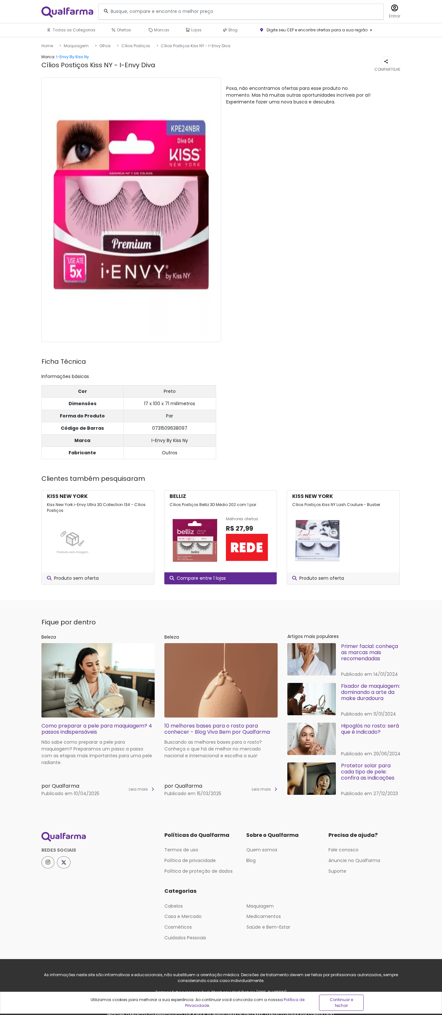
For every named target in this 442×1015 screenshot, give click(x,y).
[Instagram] (47, 862)
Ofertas (123, 30)
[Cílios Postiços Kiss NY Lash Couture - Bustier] (317, 540)
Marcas (161, 30)
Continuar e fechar (341, 1002)
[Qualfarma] (67, 12)
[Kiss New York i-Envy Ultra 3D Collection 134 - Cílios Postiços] (72, 540)
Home (47, 46)
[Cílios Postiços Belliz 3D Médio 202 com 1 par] (195, 540)
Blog (232, 30)
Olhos (105, 46)
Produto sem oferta (76, 578)
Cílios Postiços (135, 46)
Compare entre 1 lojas (201, 578)
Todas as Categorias (73, 30)
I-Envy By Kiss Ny (72, 56)
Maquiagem (76, 46)
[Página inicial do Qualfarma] (98, 837)
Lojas (196, 30)
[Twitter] (64, 862)
